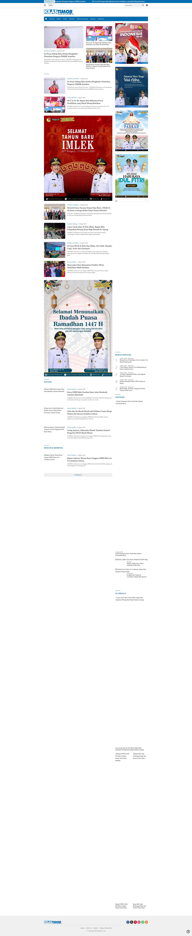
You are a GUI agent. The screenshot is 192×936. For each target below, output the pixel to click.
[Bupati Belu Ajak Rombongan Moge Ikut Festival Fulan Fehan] (140, 827)
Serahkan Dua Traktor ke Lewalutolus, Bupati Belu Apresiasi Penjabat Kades (137, 576)
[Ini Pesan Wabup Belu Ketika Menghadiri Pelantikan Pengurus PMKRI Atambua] (64, 37)
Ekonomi (71, 19)
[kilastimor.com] (59, 12)
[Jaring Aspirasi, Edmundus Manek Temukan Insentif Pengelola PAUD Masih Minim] (54, 434)
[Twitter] (131, 922)
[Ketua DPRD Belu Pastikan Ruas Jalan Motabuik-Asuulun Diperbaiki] (54, 396)
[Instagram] (139, 922)
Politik (65, 19)
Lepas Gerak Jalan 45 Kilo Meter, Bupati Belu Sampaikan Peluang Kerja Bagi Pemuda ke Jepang (129, 749)
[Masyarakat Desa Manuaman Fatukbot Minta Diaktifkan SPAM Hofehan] (54, 269)
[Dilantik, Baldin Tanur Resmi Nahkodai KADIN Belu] (131, 559)
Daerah (59, 19)
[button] (143, 5)
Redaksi (95, 928)
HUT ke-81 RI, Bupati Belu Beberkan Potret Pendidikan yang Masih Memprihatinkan (76, 1)
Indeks (50, 5)
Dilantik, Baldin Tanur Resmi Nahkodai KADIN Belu (135, 564)
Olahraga (92, 19)
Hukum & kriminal (82, 19)
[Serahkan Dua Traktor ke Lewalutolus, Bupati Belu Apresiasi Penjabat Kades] (131, 570)
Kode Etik (89, 928)
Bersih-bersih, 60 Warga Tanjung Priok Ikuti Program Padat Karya (132, 389)
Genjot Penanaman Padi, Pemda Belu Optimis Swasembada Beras (128, 554)
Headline (46, 51)
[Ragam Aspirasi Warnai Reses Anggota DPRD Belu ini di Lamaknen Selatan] (54, 462)
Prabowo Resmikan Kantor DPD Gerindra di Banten (132, 382)
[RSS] (146, 922)
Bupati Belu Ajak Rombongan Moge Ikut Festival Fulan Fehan (139, 905)
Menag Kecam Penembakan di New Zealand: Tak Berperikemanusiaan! (134, 361)
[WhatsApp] (142, 922)
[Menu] (45, 5)
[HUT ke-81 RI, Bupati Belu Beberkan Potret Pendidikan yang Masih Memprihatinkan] (99, 33)
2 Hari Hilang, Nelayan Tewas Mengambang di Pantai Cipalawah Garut (133, 368)
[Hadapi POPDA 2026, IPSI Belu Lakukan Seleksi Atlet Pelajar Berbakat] (122, 827)
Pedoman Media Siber (106, 928)
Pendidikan (101, 19)
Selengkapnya (78, 475)
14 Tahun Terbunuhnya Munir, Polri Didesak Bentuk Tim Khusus (132, 375)
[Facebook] (128, 922)
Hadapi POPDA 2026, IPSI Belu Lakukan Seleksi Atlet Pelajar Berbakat (121, 906)
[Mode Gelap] (147, 5)
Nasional (51, 19)
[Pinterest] (135, 922)
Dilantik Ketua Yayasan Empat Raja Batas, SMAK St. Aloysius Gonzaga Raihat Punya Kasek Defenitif (140, 1)
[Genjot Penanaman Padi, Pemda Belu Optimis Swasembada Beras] (131, 475)
